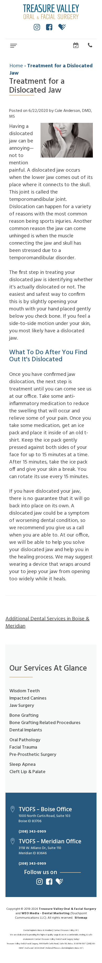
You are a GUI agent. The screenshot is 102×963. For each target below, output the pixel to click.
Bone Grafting (23, 715)
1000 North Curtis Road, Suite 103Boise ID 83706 (44, 818)
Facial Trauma (23, 747)
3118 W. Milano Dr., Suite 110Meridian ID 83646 (40, 850)
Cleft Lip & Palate (27, 772)
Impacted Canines (27, 698)
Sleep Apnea (22, 764)
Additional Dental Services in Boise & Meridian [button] (47, 622)
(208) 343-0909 (32, 832)
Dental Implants (25, 730)
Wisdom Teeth (24, 691)
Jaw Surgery (21, 705)
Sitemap (81, 917)
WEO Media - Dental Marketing (45, 913)
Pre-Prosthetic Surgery (32, 755)
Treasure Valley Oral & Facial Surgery (67, 909)
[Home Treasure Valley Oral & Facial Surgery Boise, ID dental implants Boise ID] (51, 12)
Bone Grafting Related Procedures (44, 723)
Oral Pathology (24, 740)
